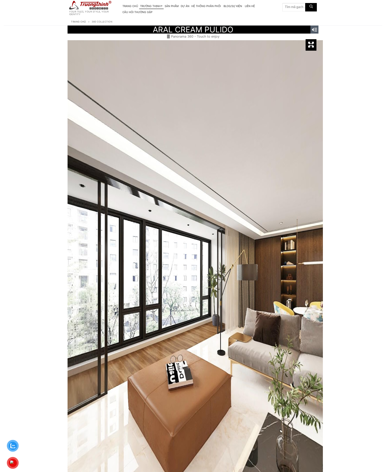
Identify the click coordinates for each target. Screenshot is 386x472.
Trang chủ (78, 21)
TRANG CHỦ (130, 6)
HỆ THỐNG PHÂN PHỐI (206, 6)
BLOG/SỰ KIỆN (233, 6)
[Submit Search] (311, 7)
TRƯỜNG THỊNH (150, 6)
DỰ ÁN (185, 6)
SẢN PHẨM (172, 6)
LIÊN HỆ (250, 6)
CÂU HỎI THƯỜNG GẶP (137, 12)
